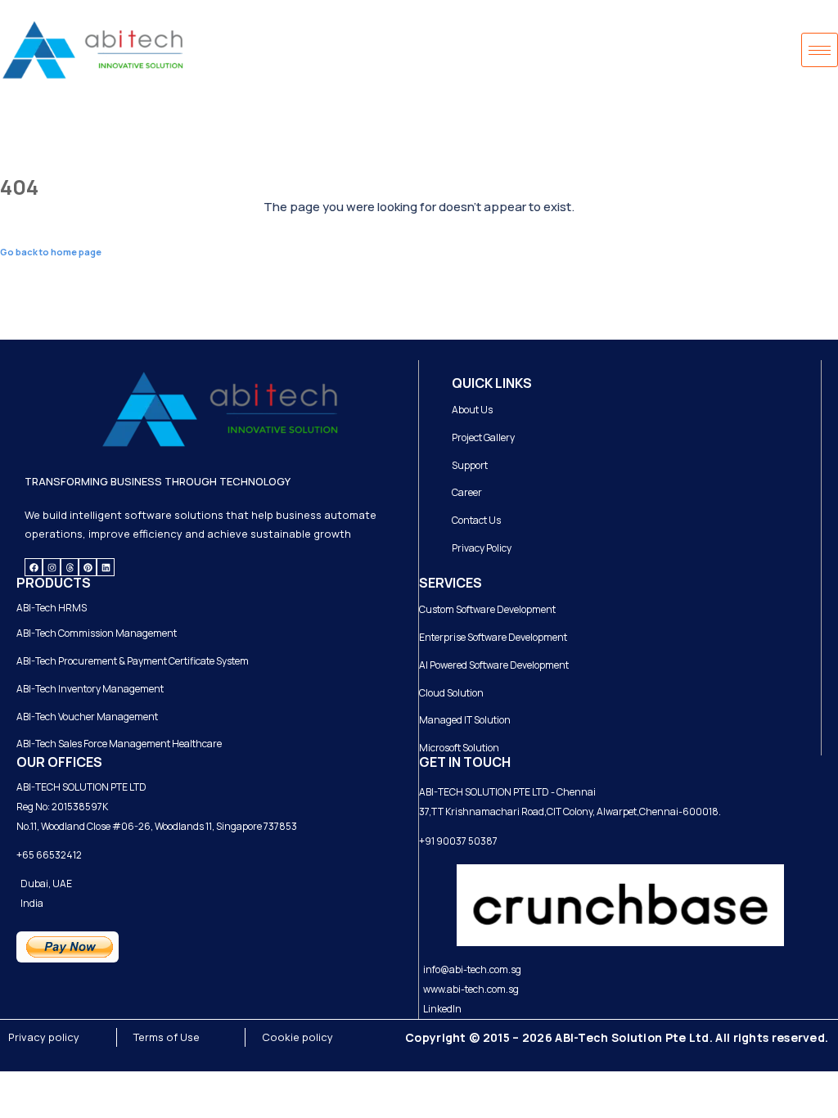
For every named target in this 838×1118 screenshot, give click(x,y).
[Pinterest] (88, 567)
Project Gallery (483, 437)
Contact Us (476, 520)
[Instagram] (52, 567)
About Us (472, 410)
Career (467, 492)
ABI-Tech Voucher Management (87, 717)
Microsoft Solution (459, 748)
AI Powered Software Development (494, 665)
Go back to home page (50, 252)
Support (470, 465)
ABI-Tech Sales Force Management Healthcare (119, 744)
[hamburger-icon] (819, 50)
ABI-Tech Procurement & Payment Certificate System (132, 661)
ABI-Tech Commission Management (96, 633)
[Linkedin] (106, 567)
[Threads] (70, 567)
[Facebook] (34, 567)
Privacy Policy (481, 548)
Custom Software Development (487, 609)
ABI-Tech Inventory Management (90, 689)
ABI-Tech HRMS (51, 608)
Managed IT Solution (465, 720)
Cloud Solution (451, 693)
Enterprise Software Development (493, 637)
